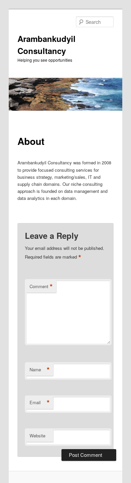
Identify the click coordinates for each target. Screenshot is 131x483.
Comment (41, 286)
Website (37, 435)
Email (40, 402)
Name (40, 369)
